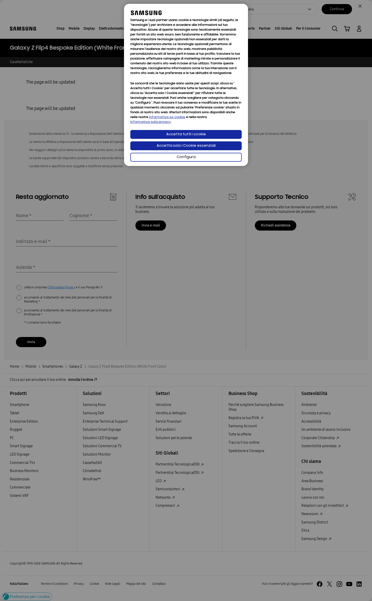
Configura (186, 157)
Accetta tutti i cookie (186, 134)
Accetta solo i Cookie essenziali (186, 146)
